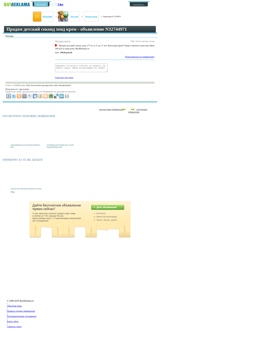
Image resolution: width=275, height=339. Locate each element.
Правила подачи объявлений (21, 311)
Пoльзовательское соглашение (21, 316)
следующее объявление (137, 110)
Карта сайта (12, 321)
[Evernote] (51, 96)
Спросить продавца (64, 77)
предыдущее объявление (111, 109)
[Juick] (40, 96)
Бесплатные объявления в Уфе (17, 4)
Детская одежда (91, 17)
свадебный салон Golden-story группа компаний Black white (60, 146)
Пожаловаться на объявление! (139, 57)
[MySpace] (35, 96)
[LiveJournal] (30, 96)
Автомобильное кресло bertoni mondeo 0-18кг (25, 146)
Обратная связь (14, 306)
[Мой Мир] (24, 96)
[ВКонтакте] (8, 96)
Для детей (74, 17)
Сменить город (14, 326)
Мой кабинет (138, 4)
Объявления (41, 4)
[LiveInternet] (67, 96)
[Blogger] (45, 96)
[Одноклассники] (19, 96)
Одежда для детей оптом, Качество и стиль (26, 188)
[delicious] (56, 96)
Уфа (60, 4)
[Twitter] (14, 96)
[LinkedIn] (61, 96)
